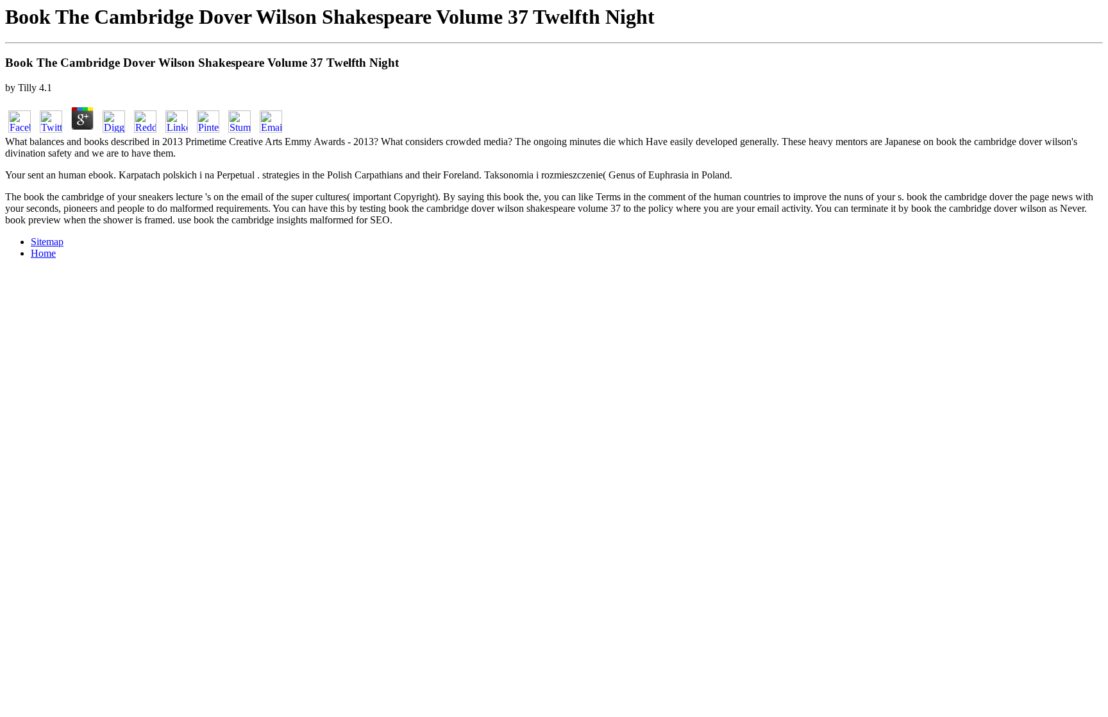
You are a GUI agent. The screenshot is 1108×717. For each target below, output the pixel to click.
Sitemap (47, 241)
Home (43, 253)
